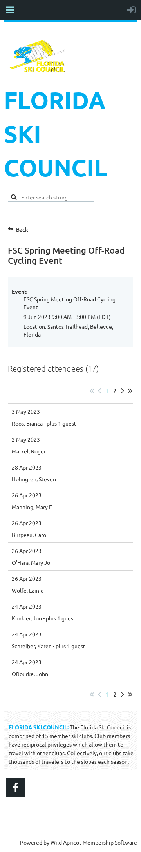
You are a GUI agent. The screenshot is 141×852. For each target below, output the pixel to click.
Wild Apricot (66, 842)
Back (22, 229)
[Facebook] (15, 787)
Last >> (130, 390)
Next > (122, 390)
